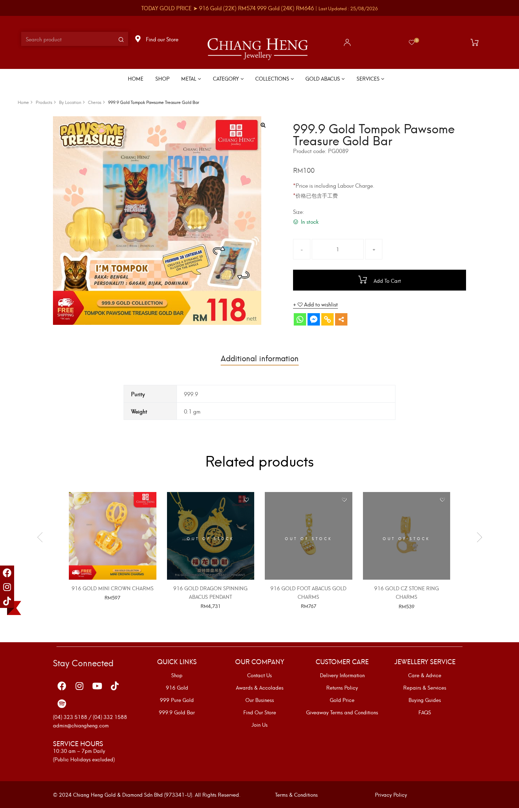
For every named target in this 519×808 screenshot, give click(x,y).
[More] (341, 319)
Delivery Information (342, 675)
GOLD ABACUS (323, 78)
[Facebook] (7, 573)
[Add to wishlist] (148, 500)
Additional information (260, 357)
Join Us (259, 724)
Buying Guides (424, 699)
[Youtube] (97, 686)
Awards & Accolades (260, 687)
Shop (177, 675)
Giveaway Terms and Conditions (342, 712)
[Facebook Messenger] (314, 319)
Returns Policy (342, 687)
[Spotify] (62, 704)
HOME (135, 78)
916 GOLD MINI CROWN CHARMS (113, 588)
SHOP (162, 78)
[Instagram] (7, 587)
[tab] (260, 357)
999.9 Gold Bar (177, 712)
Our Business (259, 699)
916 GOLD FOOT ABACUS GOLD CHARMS (308, 592)
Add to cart (386, 280)
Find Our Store (259, 712)
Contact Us (259, 675)
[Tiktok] (7, 601)
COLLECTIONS (273, 78)
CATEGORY (226, 78)
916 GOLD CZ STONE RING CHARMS (406, 592)
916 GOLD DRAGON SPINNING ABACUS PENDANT (210, 592)
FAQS (424, 712)
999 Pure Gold (177, 699)
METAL (189, 78)
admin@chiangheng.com (81, 725)
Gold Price (342, 699)
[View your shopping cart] (476, 42)
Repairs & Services (424, 687)
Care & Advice (424, 675)
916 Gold (177, 687)
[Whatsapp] (300, 319)
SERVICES (369, 78)
